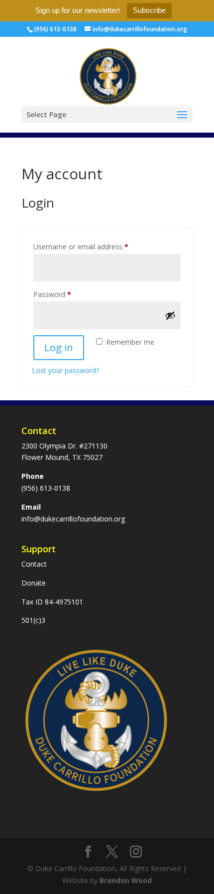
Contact (34, 564)
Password (66, 294)
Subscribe (149, 10)
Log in (58, 347)
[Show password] (170, 315)
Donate (33, 583)
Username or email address (94, 246)
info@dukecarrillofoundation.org (73, 518)
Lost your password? (65, 370)
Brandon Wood (126, 880)
